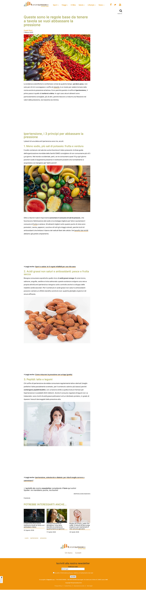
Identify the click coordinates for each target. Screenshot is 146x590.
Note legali (89, 586)
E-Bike (73, 5)
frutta (35, 224)
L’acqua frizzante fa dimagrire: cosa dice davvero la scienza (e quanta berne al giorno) (55, 526)
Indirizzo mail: (73, 566)
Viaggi (64, 5)
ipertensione (34, 538)
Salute (81, 5)
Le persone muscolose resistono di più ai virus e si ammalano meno (34, 525)
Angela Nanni (28, 30)
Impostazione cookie (73, 557)
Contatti (78, 553)
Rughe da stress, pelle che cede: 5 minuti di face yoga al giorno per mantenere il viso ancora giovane (79, 526)
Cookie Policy (68, 586)
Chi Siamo (68, 553)
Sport (55, 5)
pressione (43, 538)
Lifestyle (91, 5)
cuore (26, 538)
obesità (56, 87)
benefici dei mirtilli (81, 230)
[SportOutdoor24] (73, 546)
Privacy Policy (58, 586)
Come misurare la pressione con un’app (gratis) (53, 374)
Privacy (1, 580)
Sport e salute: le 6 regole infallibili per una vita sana (55, 267)
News (101, 5)
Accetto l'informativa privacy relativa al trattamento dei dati (74, 573)
